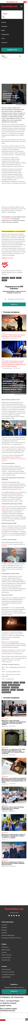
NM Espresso (5, 378)
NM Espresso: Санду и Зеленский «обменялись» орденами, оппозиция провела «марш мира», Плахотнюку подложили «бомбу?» (14, 722)
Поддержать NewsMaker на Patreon (11, 937)
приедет (17, 492)
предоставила (8, 407)
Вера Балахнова (6, 338)
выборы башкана (5, 277)
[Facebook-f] (9, 915)
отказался (10, 437)
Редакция (4, 927)
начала (7, 642)
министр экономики (6, 687)
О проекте (4, 925)
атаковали (12, 607)
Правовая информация (8, 935)
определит (4, 528)
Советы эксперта (6, 957)
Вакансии (4, 932)
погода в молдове (5, 689)
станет (22, 402)
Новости (3, 333)
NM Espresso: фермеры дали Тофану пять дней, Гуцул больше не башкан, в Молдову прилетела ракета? (13, 863)
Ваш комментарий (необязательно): (8, 1010)
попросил (4, 583)
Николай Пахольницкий (7, 368)
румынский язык (20, 689)
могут (3, 658)
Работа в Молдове (6, 955)
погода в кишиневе (15, 687)
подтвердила (5, 484)
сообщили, (19, 529)
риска (13, 653)
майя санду (4, 684)
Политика (5, 91)
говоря (3, 449)
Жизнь (3, 359)
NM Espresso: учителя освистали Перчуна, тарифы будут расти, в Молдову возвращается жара (13, 808)
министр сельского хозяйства (14, 684)
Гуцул (19, 277)
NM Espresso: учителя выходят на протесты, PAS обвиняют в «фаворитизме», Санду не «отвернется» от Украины (13, 836)
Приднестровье (6, 949)
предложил (4, 544)
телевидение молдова (6, 692)
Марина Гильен (6, 391)
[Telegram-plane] (18, 915)
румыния (13, 689)
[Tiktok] (16, 915)
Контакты (4, 930)
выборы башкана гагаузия (7, 682)
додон (22, 682)
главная (16, 682)
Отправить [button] (2, 1020)
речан (4, 280)
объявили (16, 650)
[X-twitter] (11, 915)
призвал (4, 508)
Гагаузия (12, 277)
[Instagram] (14, 915)
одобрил (4, 475)
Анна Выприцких (6, 102)
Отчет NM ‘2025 (6, 960)
